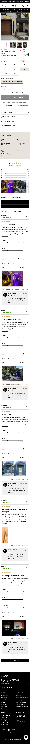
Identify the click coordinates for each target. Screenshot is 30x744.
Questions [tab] (16, 198)
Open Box (4, 704)
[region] (15, 186)
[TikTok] (9, 688)
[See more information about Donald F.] (27, 216)
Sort (14, 211)
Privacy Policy (17, 739)
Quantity (3, 86)
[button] (15, 26)
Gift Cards (4, 706)
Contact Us (4, 724)
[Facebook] (7, 688)
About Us (18, 695)
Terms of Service (7, 741)
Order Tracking (5, 715)
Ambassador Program (22, 706)
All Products (4, 695)
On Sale (3, 702)
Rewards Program (21, 702)
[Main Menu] (2, 6)
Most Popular (4, 698)
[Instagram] (2, 688)
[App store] (22, 716)
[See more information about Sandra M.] (27, 501)
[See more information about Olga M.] (27, 311)
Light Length (4, 61)
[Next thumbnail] (28, 45)
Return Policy (4, 722)
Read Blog (19, 700)
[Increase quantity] (10, 89)
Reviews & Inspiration (22, 698)
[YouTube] (11, 688)
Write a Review (19, 206)
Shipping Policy (5, 720)
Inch (23, 61)
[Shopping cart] (27, 5)
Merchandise (4, 709)
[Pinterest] (4, 688)
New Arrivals (4, 700)
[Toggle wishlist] (26, 15)
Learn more (24, 94)
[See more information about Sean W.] (27, 568)
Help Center (4, 717)
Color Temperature (7, 78)
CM (27, 61)
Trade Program (20, 704)
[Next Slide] (27, 186)
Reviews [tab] (5, 198)
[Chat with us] (26, 737)
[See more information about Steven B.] (27, 406)
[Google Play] (22, 720)
